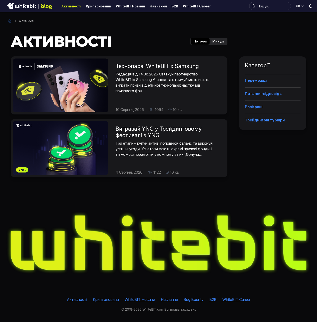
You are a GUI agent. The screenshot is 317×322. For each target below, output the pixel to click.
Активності (77, 299)
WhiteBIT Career (236, 299)
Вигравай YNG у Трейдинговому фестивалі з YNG (159, 132)
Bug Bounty (194, 299)
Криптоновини (106, 299)
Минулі (218, 41)
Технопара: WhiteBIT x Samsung (157, 66)
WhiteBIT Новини (140, 299)
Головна (10, 21)
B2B (213, 299)
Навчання (169, 299)
